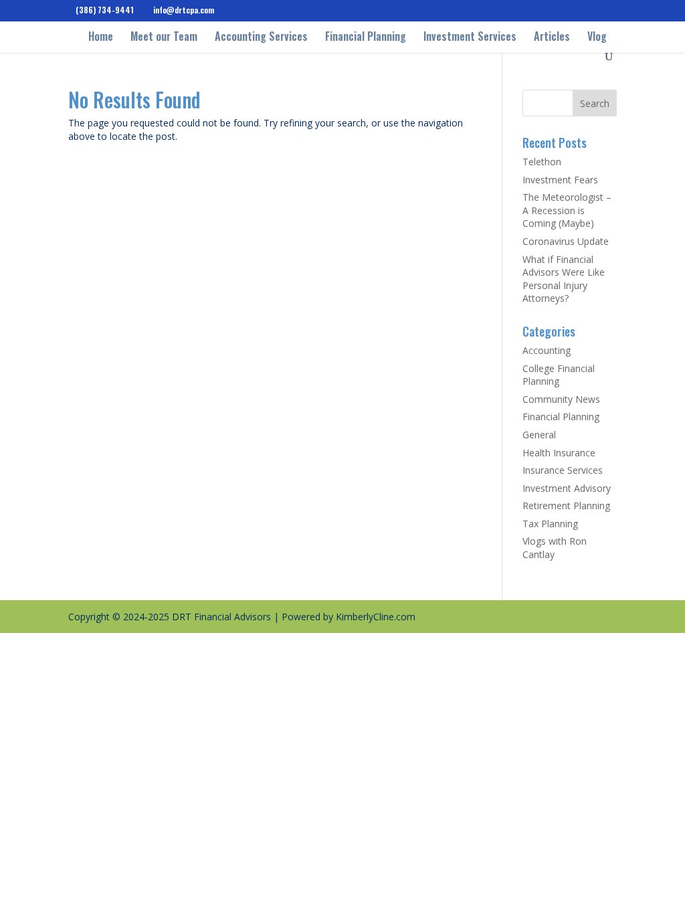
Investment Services (469, 37)
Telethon (541, 161)
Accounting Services (261, 37)
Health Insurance (558, 452)
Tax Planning (550, 523)
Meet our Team (163, 37)
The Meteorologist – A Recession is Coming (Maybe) (566, 210)
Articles (552, 37)
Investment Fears (560, 179)
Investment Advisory (566, 488)
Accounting (546, 350)
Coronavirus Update (565, 241)
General (539, 434)
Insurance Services (562, 470)
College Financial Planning (558, 375)
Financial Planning (365, 37)
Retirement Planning (566, 505)
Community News (561, 399)
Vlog (597, 37)
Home (100, 37)
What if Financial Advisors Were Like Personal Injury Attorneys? (563, 279)
